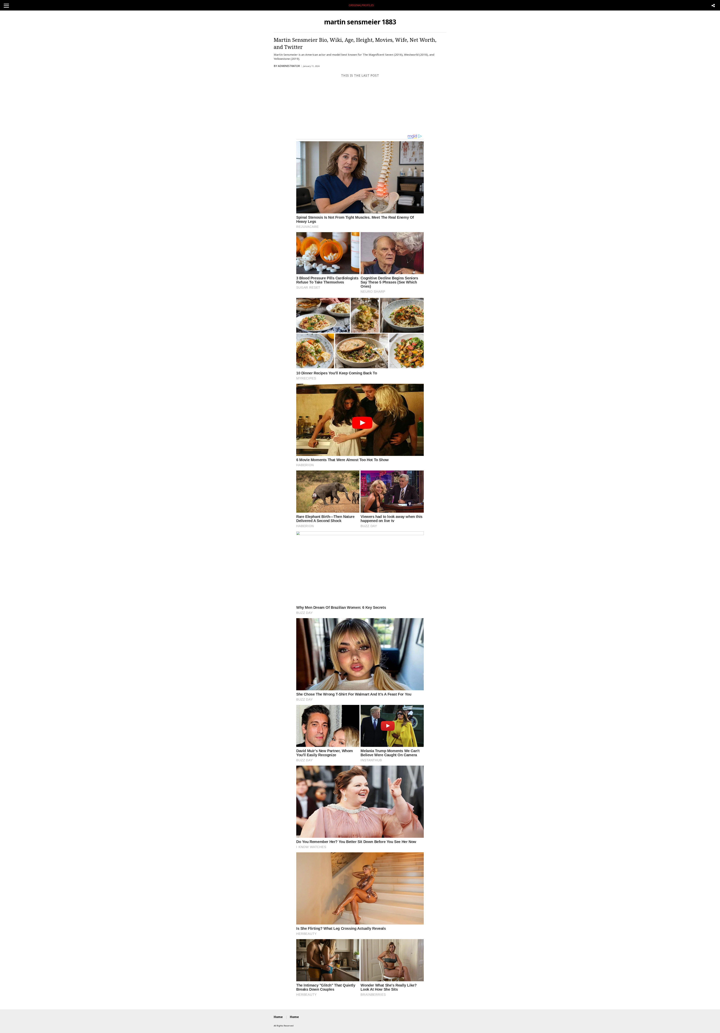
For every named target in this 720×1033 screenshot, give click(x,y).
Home (278, 1017)
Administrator (289, 65)
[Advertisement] (360, 105)
